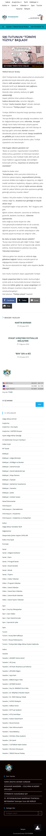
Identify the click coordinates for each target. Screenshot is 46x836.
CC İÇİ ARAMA (7, 400)
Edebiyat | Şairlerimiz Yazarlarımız (14, 484)
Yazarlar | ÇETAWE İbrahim (11, 684)
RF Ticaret (5, 448)
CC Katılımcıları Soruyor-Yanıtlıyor (14, 440)
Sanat (14, 5)
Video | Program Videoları (11, 583)
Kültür (4, 5)
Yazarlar (19, 9)
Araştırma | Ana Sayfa (10, 427)
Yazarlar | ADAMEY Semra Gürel (13, 658)
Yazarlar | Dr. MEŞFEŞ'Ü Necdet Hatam (15, 693)
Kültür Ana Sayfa (8, 540)
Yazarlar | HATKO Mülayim (11, 701)
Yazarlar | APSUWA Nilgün (11, 671)
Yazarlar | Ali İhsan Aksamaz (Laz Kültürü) (16, 667)
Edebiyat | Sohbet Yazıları (11, 497)
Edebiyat (33, 2)
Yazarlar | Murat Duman (10, 723)
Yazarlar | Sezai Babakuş (10, 732)
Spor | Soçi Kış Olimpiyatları (12, 609)
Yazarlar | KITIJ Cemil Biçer (11, 714)
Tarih (26, 2)
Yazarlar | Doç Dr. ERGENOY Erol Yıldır (15, 688)
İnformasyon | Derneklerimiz (12, 509)
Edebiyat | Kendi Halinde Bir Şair (13, 471)
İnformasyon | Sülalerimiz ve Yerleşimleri (16, 518)
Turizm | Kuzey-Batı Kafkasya (12, 635)
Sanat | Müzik (7, 570)
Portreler (5, 544)
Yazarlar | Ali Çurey (9, 662)
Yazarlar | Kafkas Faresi (10, 706)
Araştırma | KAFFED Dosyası (12, 431)
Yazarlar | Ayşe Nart (9, 675)
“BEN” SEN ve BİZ (23, 353)
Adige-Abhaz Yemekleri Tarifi (12, 527)
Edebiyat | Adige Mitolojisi (11, 458)
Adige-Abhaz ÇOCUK (9, 419)
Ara (39, 404)
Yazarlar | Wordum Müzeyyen (12, 749)
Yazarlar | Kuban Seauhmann (12, 719)
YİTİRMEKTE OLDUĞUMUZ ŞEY (16, 794)
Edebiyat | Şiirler (8, 493)
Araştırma (16, 2)
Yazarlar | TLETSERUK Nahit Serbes (14, 745)
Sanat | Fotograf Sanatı (10, 561)
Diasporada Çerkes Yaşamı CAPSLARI (15, 535)
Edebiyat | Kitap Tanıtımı (10, 475)
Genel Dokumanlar (8, 501)
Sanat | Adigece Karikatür (11, 553)
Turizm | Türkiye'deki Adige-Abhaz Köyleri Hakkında (20, 644)
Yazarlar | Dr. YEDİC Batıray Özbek (14, 697)
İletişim (27, 9)
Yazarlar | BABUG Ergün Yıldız (12, 680)
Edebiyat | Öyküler (9, 480)
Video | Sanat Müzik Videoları (12, 595)
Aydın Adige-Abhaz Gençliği (11, 435)
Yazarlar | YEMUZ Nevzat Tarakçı (13, 753)
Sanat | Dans (6, 557)
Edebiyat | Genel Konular (11, 467)
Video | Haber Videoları (10, 579)
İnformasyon (6, 506)
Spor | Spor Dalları (8, 614)
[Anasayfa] (3, 27)
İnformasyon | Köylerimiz (11, 514)
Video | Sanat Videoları (10, 587)
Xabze (7, 2)
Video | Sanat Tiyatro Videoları (13, 600)
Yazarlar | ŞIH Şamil (9, 740)
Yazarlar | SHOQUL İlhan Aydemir (14, 736)
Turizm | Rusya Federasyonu (12, 640)
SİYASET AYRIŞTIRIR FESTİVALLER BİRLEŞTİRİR (23, 339)
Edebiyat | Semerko (9, 488)
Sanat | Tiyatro (7, 574)
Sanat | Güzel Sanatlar (10, 566)
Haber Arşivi (6, 444)
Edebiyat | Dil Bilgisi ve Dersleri (13, 462)
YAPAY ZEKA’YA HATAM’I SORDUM (17, 782)
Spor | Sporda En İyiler (10, 622)
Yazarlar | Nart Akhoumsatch (12, 727)
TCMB (10, 392)
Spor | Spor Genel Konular (11, 618)
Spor (33, 5)
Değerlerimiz (6, 531)
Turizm (39, 5)
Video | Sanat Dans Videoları (12, 591)
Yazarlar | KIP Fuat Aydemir (12, 710)
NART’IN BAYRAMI (23, 322)
